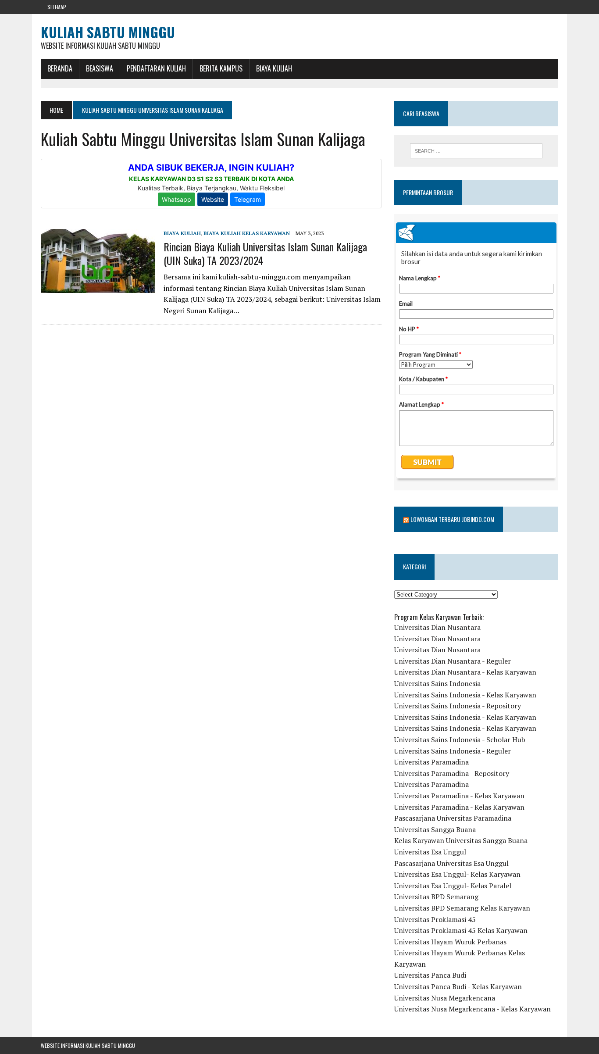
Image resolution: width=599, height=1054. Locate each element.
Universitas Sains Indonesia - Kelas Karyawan (465, 695)
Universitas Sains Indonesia (437, 683)
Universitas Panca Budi (430, 975)
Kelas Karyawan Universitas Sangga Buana (461, 840)
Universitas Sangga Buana (435, 829)
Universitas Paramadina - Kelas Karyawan (459, 795)
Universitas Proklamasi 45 (435, 919)
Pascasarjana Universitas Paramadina (452, 818)
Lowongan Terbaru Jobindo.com (452, 519)
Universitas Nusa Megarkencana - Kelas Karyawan (472, 1009)
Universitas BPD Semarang (436, 896)
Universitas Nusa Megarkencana (444, 998)
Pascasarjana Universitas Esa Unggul (451, 863)
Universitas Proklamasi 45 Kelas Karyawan (461, 930)
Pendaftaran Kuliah (156, 68)
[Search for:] (476, 150)
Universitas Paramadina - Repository (451, 773)
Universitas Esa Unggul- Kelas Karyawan (457, 874)
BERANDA (59, 68)
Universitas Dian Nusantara (437, 627)
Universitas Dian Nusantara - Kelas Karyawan (465, 672)
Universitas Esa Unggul (430, 852)
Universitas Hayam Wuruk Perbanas (450, 942)
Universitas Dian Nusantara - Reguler (452, 661)
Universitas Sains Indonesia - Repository (457, 706)
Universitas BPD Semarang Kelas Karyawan (462, 908)
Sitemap (56, 7)
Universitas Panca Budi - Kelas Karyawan (458, 986)
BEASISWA (99, 68)
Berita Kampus (221, 68)
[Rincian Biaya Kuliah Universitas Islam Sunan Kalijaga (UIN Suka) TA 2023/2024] (98, 287)
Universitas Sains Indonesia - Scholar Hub (459, 739)
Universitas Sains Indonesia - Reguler (452, 751)
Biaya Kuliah (274, 68)
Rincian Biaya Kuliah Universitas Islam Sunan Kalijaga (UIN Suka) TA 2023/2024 (265, 253)
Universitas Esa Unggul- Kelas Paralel (452, 885)
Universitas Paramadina (431, 762)
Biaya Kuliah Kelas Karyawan (246, 233)
